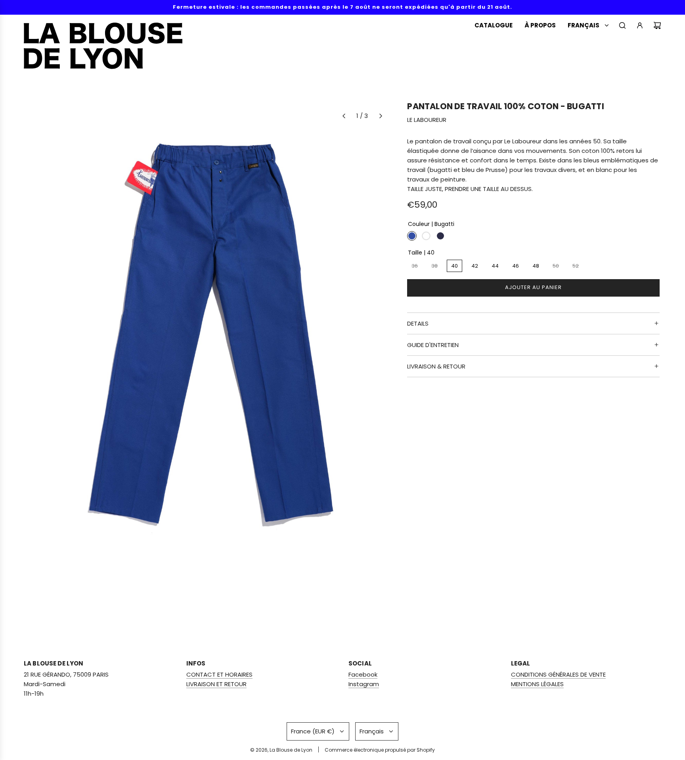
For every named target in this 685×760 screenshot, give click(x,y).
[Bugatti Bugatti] (412, 236)
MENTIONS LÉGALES (537, 684)
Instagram (363, 684)
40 (454, 266)
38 (434, 266)
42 (474, 266)
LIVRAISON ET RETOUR (216, 684)
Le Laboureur (426, 120)
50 (556, 266)
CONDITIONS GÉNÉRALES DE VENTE (558, 674)
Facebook (362, 674)
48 (535, 266)
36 (414, 266)
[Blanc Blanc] (426, 236)
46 (515, 266)
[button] (343, 116)
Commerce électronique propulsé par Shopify (380, 749)
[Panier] (657, 25)
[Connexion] (640, 25)
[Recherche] (622, 25)
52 (575, 266)
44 (495, 266)
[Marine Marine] (440, 236)
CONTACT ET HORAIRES (219, 674)
